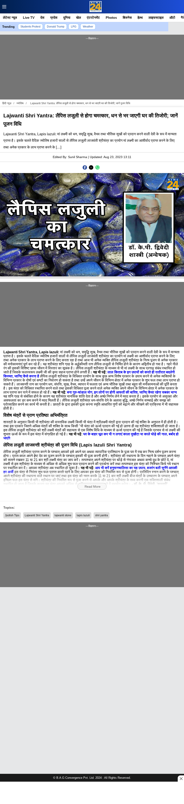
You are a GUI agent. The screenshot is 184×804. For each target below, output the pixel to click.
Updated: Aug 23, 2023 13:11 (110, 157)
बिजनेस (127, 17)
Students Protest (30, 26)
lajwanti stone (63, 515)
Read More (93, 486)
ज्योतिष (20, 103)
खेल (78, 17)
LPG (73, 26)
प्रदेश (53, 17)
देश (42, 17)
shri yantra (101, 515)
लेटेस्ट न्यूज (10, 17)
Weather (88, 26)
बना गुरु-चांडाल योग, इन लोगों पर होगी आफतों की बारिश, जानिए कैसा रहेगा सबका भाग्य (122, 392)
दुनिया (66, 17)
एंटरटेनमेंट (93, 17)
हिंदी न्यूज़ (6, 103)
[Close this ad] (181, 778)
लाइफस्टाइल (156, 17)
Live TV (29, 17)
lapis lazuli (83, 515)
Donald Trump (55, 26)
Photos (111, 17)
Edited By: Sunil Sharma (70, 157)
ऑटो (172, 17)
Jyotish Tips (12, 515)
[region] (92, 69)
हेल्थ (140, 17)
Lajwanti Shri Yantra (37, 515)
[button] (3, 6)
